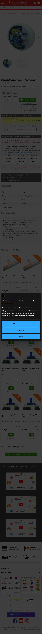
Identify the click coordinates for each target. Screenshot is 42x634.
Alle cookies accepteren (21, 324)
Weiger (21, 336)
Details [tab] (21, 301)
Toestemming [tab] (7, 301)
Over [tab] (34, 301)
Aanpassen (20, 330)
